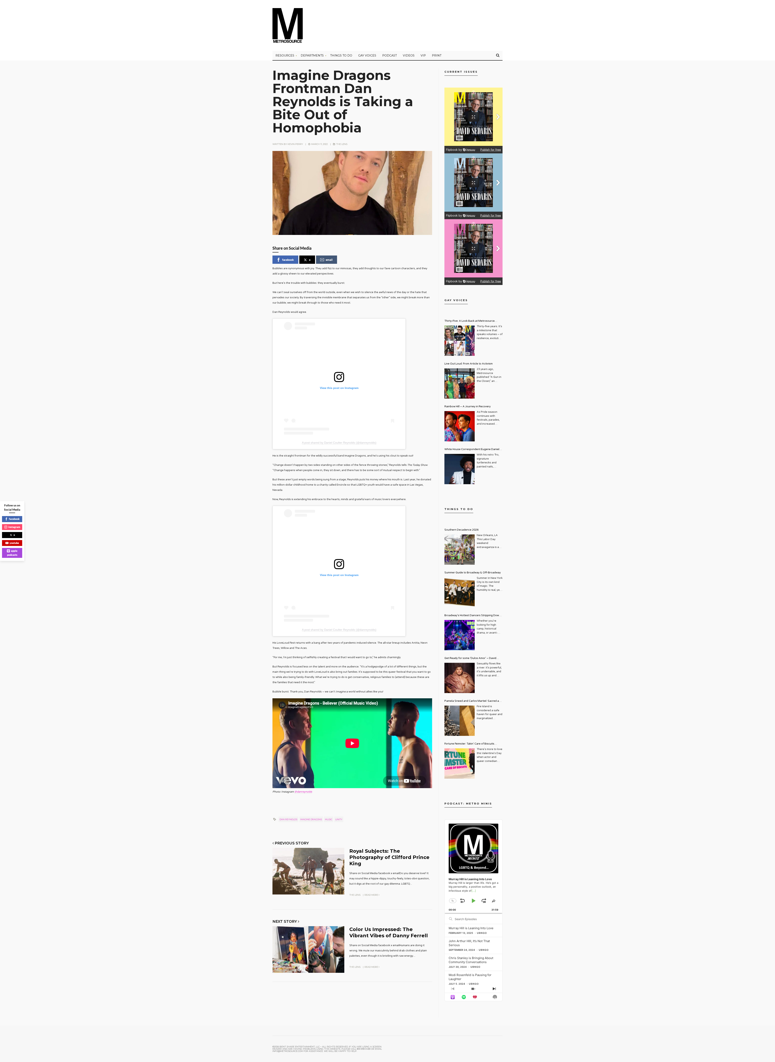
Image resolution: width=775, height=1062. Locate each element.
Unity (338, 819)
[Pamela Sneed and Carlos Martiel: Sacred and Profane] (459, 721)
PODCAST (389, 55)
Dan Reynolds (288, 819)
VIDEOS (409, 55)
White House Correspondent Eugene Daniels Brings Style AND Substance (472, 450)
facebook (288, 259)
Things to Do (341, 55)
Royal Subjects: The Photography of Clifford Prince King (389, 857)
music (328, 819)
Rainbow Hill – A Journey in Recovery (467, 406)
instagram (14, 527)
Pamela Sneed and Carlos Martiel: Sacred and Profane (473, 701)
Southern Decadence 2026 (461, 529)
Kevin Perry (295, 144)
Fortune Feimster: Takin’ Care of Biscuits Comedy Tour (469, 744)
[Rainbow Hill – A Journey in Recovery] (459, 426)
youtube (14, 543)
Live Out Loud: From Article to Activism (468, 363)
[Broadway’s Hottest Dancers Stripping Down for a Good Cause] (459, 635)
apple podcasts (12, 552)
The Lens (341, 144)
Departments (312, 55)
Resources (284, 55)
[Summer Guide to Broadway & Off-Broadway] (459, 592)
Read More (371, 894)
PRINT (436, 55)
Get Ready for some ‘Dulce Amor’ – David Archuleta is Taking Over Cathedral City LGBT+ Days (473, 659)
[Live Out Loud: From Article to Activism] (459, 383)
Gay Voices (367, 55)
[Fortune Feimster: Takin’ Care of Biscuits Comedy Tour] (459, 763)
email (329, 259)
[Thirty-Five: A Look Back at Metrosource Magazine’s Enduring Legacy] (459, 341)
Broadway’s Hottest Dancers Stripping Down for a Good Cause (472, 616)
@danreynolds (303, 791)
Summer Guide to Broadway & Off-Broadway (472, 572)
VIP (423, 55)
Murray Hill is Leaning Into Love (471, 928)
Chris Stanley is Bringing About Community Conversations (471, 960)
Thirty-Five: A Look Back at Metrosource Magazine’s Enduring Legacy (469, 321)
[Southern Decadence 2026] (459, 549)
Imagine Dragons (311, 819)
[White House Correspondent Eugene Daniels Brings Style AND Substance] (459, 469)
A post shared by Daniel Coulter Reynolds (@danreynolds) (339, 442)
